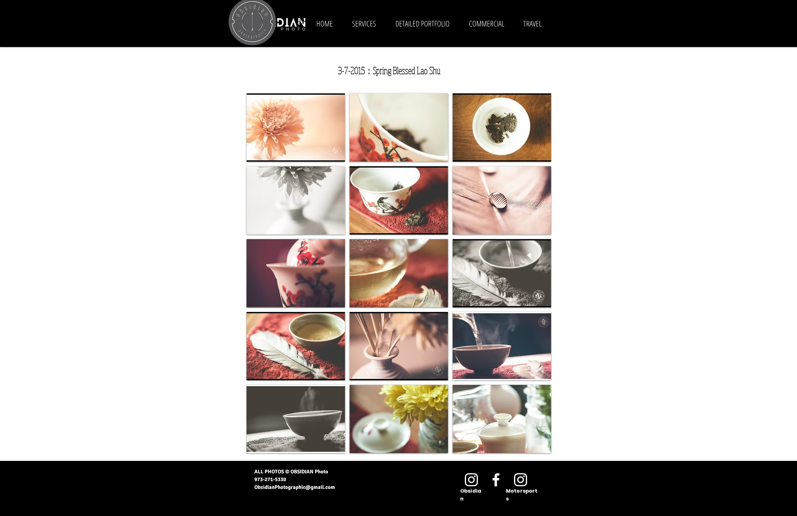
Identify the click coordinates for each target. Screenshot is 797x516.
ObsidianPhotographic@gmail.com (294, 487)
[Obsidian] (471, 479)
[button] (555, 22)
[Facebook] (496, 479)
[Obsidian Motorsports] (520, 479)
